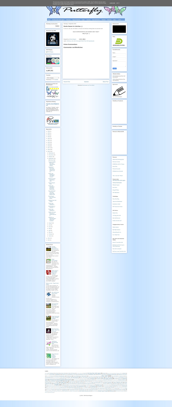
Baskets (124, 373)
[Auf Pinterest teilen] (84, 39)
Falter (82, 378)
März (50, 232)
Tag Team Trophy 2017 (95, 388)
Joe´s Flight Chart (116, 234)
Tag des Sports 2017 (117, 387)
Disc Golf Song (108, 377)
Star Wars (78, 387)
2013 (49, 240)
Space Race (49, 387)
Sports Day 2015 (63, 387)
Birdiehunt (58, 374)
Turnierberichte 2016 (73, 389)
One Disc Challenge (95, 381)
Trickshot (58, 389)
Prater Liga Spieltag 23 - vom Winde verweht (52, 175)
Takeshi (112, 388)
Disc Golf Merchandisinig (73, 377)
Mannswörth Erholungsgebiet (118, 159)
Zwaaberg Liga (51, 392)
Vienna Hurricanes (117, 182)
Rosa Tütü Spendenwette (89, 40)
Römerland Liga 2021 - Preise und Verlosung (55, 330)
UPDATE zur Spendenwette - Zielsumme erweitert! (52, 219)
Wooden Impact (116, 184)
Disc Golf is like (64, 377)
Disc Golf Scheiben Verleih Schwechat (88, 377)
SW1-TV (86, 387)
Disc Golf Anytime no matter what (118, 376)
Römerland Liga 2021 (51, 386)
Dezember (51, 153)
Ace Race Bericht (79, 373)
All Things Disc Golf (117, 215)
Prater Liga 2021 (72, 382)
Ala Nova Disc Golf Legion (58, 19)
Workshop (112, 391)
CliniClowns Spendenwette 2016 (55, 342)
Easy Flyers (115, 187)
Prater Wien (115, 166)
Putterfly (57, 385)
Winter (77, 391)
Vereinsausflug (108, 389)
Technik (115, 388)
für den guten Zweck (80, 40)
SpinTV (53, 387)
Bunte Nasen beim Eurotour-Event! (52, 197)
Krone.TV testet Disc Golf (118, 242)
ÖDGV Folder (87, 381)
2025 (49, 133)
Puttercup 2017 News (123, 383)
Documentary (56, 378)
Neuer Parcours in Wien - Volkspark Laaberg (55, 355)
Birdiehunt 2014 (65, 374)
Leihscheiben (53, 381)
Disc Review (116, 377)
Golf (115, 378)
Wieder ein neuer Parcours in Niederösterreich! (52, 214)
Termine (103, 19)
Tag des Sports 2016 (109, 387)
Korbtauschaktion (121, 379)
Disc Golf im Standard (117, 248)
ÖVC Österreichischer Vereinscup (107, 381)
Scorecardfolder (106, 386)
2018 (49, 145)
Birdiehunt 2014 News (84, 374)
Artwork (104, 373)
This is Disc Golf (121, 388)
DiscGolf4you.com (122, 377)
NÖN (83, 381)
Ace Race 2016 (63, 373)
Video (124, 389)
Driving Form (62, 378)
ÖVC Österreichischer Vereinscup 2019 (120, 381)
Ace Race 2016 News (71, 373)
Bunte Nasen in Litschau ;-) (52, 207)
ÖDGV (114, 79)
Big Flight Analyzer (116, 229)
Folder (88, 378)
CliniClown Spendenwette (60, 376)
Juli (49, 224)
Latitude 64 (47, 381)
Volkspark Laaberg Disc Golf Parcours (56, 391)
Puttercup (116, 383)
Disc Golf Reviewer (116, 218)
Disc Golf (73, 40)
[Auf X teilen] (82, 39)
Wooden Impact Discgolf (103, 391)
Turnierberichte (64, 389)
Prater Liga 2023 (87, 382)
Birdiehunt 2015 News (112, 374)
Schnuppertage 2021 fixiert (55, 304)
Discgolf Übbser (116, 190)
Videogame (47, 391)
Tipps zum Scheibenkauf (117, 201)
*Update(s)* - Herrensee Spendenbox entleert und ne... (52, 169)
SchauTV (87, 386)
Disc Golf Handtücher (56, 377)
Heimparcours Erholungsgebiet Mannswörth (60, 379)
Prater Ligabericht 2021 (98, 383)
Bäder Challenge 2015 (118, 373)
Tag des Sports (93, 387)
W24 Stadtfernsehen (66, 391)
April (50, 230)
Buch (47, 376)
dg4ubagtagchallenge (97, 376)
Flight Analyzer (116, 227)
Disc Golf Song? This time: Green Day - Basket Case (52, 192)
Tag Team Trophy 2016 (86, 388)
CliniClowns (69, 40)
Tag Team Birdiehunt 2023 (69, 388)
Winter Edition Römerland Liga (85, 391)
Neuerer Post (67, 81)
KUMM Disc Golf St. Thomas (118, 164)
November (51, 154)
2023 (49, 136)
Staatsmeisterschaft (71, 387)
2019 (49, 144)
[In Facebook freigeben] (83, 39)
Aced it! (84, 373)
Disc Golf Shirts (100, 377)
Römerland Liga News (68, 386)
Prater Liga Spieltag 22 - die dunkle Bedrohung (52, 187)
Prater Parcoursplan (54, 260)
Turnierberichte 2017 (83, 389)
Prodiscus (105, 383)
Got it (117, 3)
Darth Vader (90, 376)
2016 (49, 149)
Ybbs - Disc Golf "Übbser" (118, 175)
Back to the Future (110, 373)
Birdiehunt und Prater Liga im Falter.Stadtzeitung (118, 245)
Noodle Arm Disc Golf (117, 220)
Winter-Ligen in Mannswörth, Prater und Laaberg (55, 272)
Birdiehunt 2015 (92, 374)
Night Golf (79, 381)
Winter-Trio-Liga (94, 391)
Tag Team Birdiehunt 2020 (60, 388)
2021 (49, 140)
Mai (50, 228)
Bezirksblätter (52, 374)
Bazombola (47, 374)
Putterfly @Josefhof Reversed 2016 (55, 248)
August (50, 223)
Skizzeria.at (124, 386)
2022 (49, 138)
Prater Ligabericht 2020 (89, 383)
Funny (92, 378)
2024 (49, 134)
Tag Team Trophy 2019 (105, 388)
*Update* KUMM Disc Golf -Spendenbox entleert (52, 163)
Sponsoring (57, 387)
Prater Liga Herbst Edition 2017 (97, 382)
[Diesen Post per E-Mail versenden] (79, 39)
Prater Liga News (108, 382)
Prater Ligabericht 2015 (118, 382)
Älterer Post (105, 81)
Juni (50, 226)
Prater (57, 382)
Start (49, 19)
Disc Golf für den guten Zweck (55, 293)
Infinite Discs (115, 213)
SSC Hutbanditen (116, 192)
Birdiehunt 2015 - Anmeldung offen (52, 180)
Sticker (83, 387)
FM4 (85, 378)
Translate (56, 79)
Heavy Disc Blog (116, 199)
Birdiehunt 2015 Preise (123, 374)
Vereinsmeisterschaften (117, 389)
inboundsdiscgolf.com (117, 232)
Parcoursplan (47, 382)
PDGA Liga (53, 382)
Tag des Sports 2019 (51, 388)
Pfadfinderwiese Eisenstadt (118, 171)
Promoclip (110, 383)
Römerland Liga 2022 (59, 386)
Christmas (51, 376)
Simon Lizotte (112, 386)
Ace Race (56, 373)
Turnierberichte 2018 (92, 389)
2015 (49, 151)
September (51, 158)
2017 (49, 147)
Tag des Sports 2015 (100, 387)
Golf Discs (119, 378)
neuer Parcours (72, 381)
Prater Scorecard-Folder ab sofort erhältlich (55, 317)
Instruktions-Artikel (116, 204)
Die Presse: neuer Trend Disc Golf (119, 251)
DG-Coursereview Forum (117, 206)
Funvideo (98, 378)
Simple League (118, 386)
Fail (79, 378)
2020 (49, 142)
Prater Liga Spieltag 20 (51, 210)
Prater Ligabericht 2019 (79, 383)
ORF (100, 381)
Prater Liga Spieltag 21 (51, 204)
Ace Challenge (50, 373)
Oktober (50, 156)
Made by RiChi (60, 381)
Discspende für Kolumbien (49, 378)
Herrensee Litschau (116, 161)
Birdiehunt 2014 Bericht (74, 374)
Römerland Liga (98, 385)
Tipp (126, 388)
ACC (45, 373)
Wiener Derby (73, 391)
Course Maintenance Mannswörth (79, 376)
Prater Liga (63, 382)
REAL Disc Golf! (52, 160)
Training (53, 389)
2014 (49, 238)
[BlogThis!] (81, 39)
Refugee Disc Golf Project (52, 201)
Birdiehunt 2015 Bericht (102, 374)
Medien (66, 381)
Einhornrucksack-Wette (74, 378)
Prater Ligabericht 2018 (69, 383)
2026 (49, 131)
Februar (50, 234)
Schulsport (100, 386)
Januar (50, 235)
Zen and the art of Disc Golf (120, 391)
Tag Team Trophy (78, 388)
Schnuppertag (92, 386)
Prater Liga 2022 (80, 382)
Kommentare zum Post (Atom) (88, 85)
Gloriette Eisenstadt (116, 168)
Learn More (112, 3)
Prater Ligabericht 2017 (58, 383)
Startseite (86, 81)
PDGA (114, 76)
